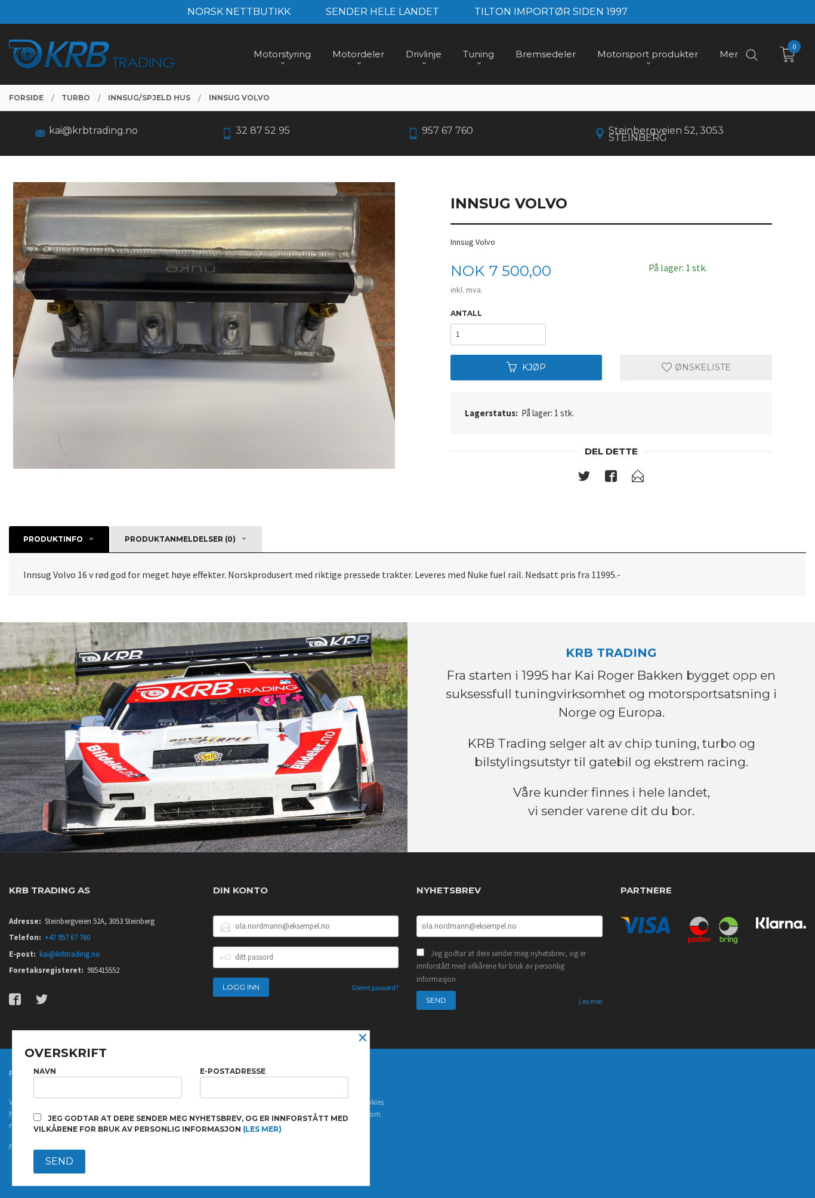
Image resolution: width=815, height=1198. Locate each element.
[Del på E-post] (638, 478)
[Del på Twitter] (584, 478)
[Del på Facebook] (611, 478)
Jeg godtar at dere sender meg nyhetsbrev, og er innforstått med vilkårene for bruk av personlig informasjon (501, 966)
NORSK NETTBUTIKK (239, 11)
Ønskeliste (701, 367)
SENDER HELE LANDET (382, 11)
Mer (729, 54)
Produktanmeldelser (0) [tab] (180, 539)
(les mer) (262, 1129)
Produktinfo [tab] (53, 539)
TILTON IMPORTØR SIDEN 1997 (551, 11)
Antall (466, 313)
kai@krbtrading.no (69, 954)
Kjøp (534, 367)
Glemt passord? (375, 987)
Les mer (591, 1001)
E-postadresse (233, 1071)
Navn (44, 1071)
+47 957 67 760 (67, 937)
